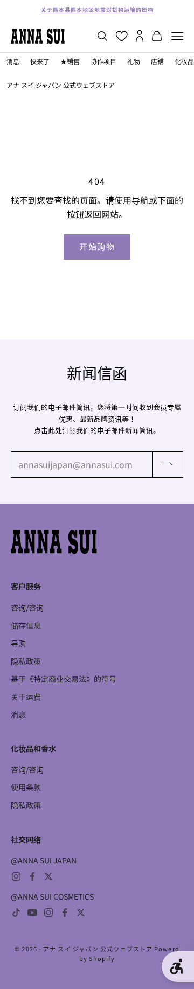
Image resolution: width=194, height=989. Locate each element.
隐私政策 (26, 661)
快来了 (40, 61)
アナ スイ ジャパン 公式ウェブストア (60, 84)
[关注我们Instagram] (16, 876)
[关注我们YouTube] (32, 912)
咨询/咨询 (27, 607)
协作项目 (103, 61)
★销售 (70, 61)
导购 (18, 643)
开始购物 (97, 246)
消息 (12, 61)
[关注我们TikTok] (16, 912)
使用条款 (26, 787)
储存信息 (26, 625)
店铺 (157, 61)
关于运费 (26, 696)
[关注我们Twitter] (48, 876)
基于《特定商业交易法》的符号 (63, 678)
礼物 (133, 61)
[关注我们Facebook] (32, 876)
